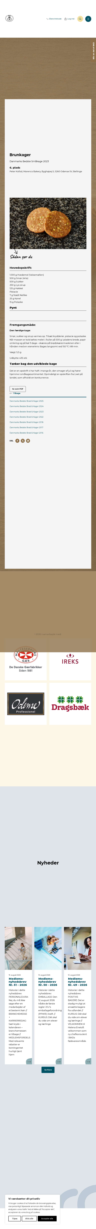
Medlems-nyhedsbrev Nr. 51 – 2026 (18, 981)
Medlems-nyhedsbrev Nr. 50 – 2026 (47, 981)
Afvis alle (29, 1218)
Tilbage (16, 393)
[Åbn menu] (88, 19)
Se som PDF (17, 389)
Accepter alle (47, 1218)
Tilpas (14, 1218)
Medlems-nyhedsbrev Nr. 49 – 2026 (77, 981)
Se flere (48, 1070)
